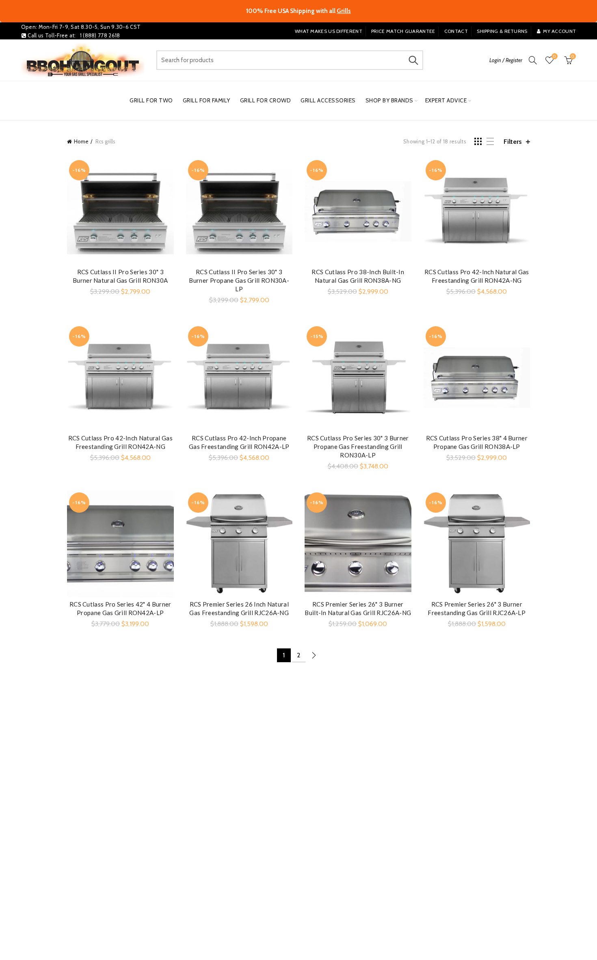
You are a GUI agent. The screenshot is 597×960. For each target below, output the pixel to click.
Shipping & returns (502, 31)
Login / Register (505, 60)
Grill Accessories (328, 100)
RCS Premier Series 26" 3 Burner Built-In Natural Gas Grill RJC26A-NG (358, 608)
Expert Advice (446, 100)
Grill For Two (151, 100)
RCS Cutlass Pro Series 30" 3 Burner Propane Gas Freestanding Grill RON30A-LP (358, 446)
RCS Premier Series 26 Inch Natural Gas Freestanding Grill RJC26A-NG (239, 608)
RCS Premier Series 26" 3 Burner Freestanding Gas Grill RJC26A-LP (477, 608)
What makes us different (328, 31)
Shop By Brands (389, 100)
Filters (513, 141)
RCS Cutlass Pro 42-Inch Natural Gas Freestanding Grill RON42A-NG (476, 276)
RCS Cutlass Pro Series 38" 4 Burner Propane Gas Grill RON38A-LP (477, 442)
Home (81, 141)
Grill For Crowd (265, 100)
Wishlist (554, 56)
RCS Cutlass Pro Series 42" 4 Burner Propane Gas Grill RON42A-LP (120, 608)
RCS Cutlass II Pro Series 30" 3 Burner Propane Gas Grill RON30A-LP (239, 280)
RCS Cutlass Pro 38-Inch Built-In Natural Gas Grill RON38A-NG (357, 276)
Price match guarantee (403, 31)
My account (559, 31)
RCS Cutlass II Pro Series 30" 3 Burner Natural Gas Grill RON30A (120, 276)
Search (413, 60)
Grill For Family (206, 100)
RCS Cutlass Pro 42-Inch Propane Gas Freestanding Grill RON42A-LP (239, 442)
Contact (456, 31)
